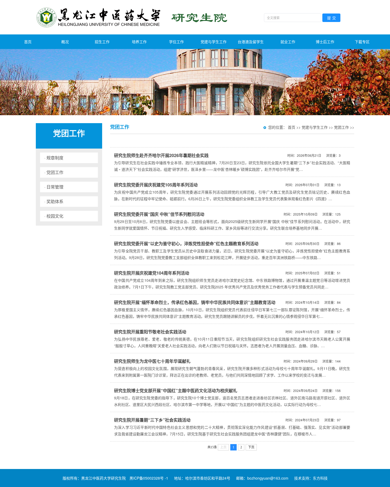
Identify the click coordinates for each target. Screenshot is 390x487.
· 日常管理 (53, 187)
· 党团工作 (53, 172)
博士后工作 (325, 41)
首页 (28, 41)
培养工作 (139, 41)
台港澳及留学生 (251, 41)
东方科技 (320, 478)
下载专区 (362, 41)
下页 (251, 447)
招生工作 (102, 41)
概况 (65, 41)
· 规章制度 (53, 158)
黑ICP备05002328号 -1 (148, 478)
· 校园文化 (53, 216)
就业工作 (287, 41)
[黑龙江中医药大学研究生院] (133, 17)
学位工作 (176, 41)
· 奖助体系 (53, 201)
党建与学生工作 (214, 41)
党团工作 (341, 127)
